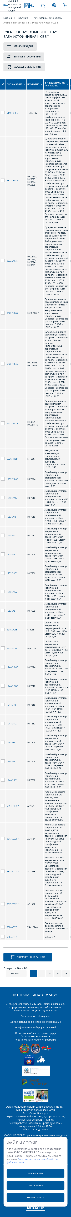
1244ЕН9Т (12, 742)
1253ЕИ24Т (12, 479)
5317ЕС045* (13, 806)
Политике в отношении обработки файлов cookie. (32, 1160)
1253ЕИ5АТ (12, 591)
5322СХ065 (12, 313)
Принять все (35, 1197)
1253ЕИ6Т (12, 573)
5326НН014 (12, 458)
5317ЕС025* (13, 871)
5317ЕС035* (13, 838)
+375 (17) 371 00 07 (32, 5)
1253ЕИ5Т (12, 610)
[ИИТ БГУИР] (41, 1064)
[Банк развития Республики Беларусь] (35, 1084)
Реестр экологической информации (36, 1039)
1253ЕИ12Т (12, 535)
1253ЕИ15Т (12, 516)
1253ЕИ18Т (12, 498)
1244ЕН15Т (12, 704)
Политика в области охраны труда (35, 1033)
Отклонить (35, 1185)
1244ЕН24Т (12, 667)
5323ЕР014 (12, 648)
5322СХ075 (12, 260)
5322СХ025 (12, 423)
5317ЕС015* (13, 904)
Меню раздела (23, 46)
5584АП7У (12, 937)
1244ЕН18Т (12, 686)
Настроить (35, 1173)
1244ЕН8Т (12, 761)
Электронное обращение (35, 1016)
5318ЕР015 (12, 629)
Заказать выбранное (27, 66)
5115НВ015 (12, 112)
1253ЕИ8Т (12, 554)
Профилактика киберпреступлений (35, 1027)
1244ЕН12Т (12, 723)
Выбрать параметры (27, 56)
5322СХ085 (12, 180)
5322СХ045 (12, 364)
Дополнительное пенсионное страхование (35, 1021)
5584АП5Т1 (12, 927)
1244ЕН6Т (12, 780)
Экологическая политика (35, 1036)
